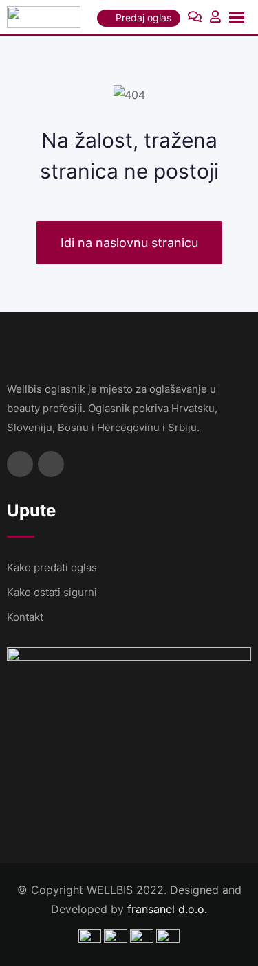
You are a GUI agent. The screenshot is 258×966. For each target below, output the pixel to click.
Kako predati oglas (52, 567)
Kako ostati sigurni (52, 592)
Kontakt (25, 616)
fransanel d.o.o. (167, 909)
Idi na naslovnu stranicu (129, 242)
